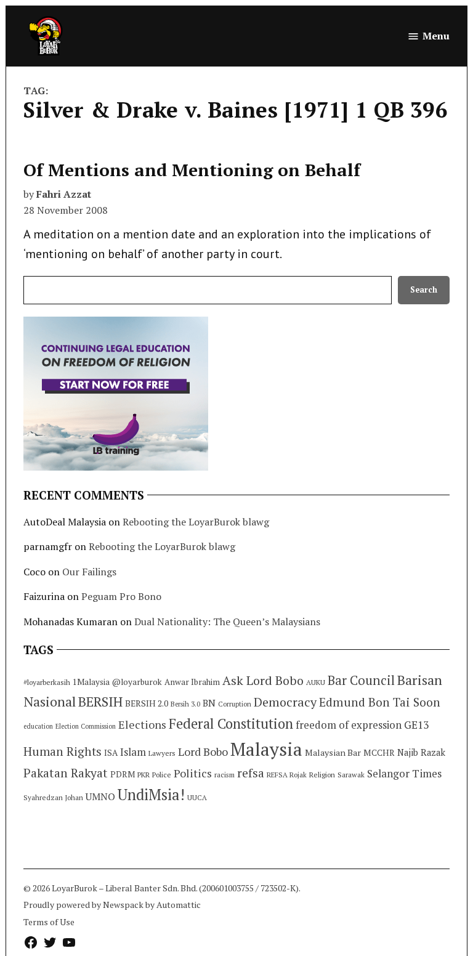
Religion (322, 774)
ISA (111, 752)
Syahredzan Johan (53, 797)
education (38, 726)
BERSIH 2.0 (146, 703)
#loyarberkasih (46, 682)
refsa (250, 773)
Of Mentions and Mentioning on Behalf (191, 169)
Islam (133, 752)
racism (224, 774)
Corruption (234, 704)
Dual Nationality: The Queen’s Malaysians (227, 621)
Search (423, 290)
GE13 (416, 725)
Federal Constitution (231, 723)
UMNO (100, 796)
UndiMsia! (151, 794)
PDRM (122, 774)
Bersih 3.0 (185, 704)
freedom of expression (349, 725)
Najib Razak (421, 752)
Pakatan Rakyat (65, 773)
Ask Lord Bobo (263, 680)
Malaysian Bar (333, 752)
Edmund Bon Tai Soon (379, 702)
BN (209, 703)
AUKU (315, 682)
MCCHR (379, 752)
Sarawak (351, 774)
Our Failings (89, 571)
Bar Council (361, 680)
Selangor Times (404, 773)
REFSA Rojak (287, 774)
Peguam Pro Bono (121, 596)
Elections (142, 724)
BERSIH (100, 701)
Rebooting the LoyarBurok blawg (196, 522)
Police (161, 774)
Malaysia (266, 749)
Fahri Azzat (63, 194)
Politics (193, 773)
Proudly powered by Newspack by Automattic (112, 904)
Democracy (285, 702)
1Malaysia (91, 681)
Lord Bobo (203, 751)
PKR (143, 774)
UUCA (197, 797)
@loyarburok (137, 681)
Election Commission (85, 726)
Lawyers (162, 753)
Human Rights (62, 751)
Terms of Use (49, 922)
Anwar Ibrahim (192, 681)
